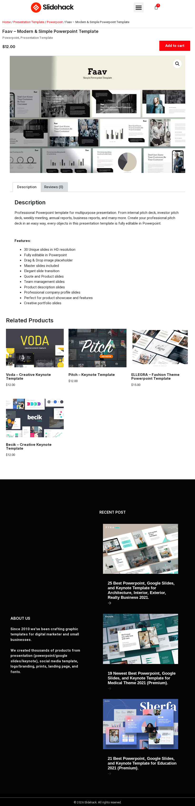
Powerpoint (55, 22)
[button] (139, 7)
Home (6, 22)
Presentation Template (28, 22)
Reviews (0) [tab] (53, 187)
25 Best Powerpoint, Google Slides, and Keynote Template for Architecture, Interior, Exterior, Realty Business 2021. (141, 590)
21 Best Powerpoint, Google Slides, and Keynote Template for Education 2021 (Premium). (142, 763)
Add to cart (174, 45)
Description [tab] (27, 187)
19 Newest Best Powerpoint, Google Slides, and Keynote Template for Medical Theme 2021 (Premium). (142, 678)
